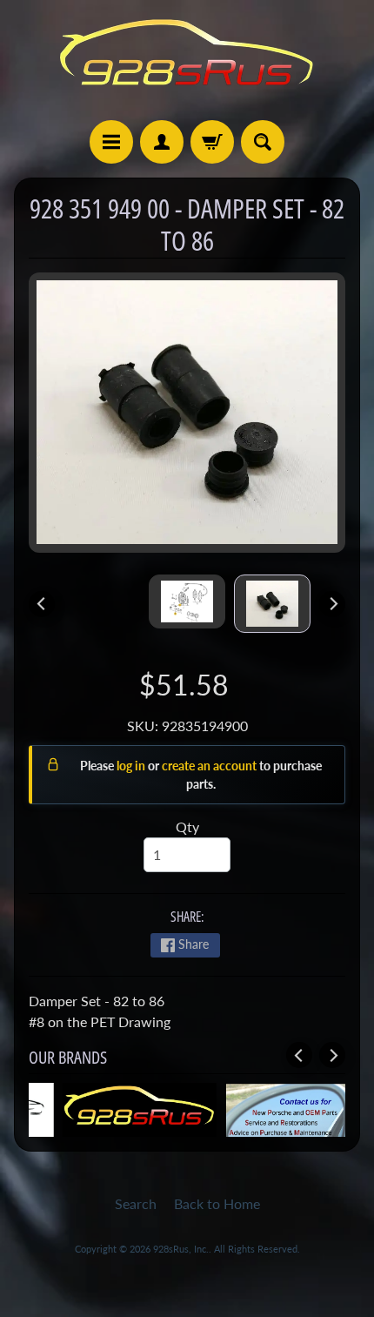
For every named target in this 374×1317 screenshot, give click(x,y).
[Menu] (111, 142)
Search (136, 1203)
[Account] (162, 142)
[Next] (332, 604)
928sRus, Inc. (181, 1248)
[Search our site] (262, 142)
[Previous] (42, 604)
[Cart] (212, 142)
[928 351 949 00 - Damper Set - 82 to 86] (272, 604)
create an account (210, 765)
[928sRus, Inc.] (187, 60)
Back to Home (217, 1203)
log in (132, 765)
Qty (187, 826)
